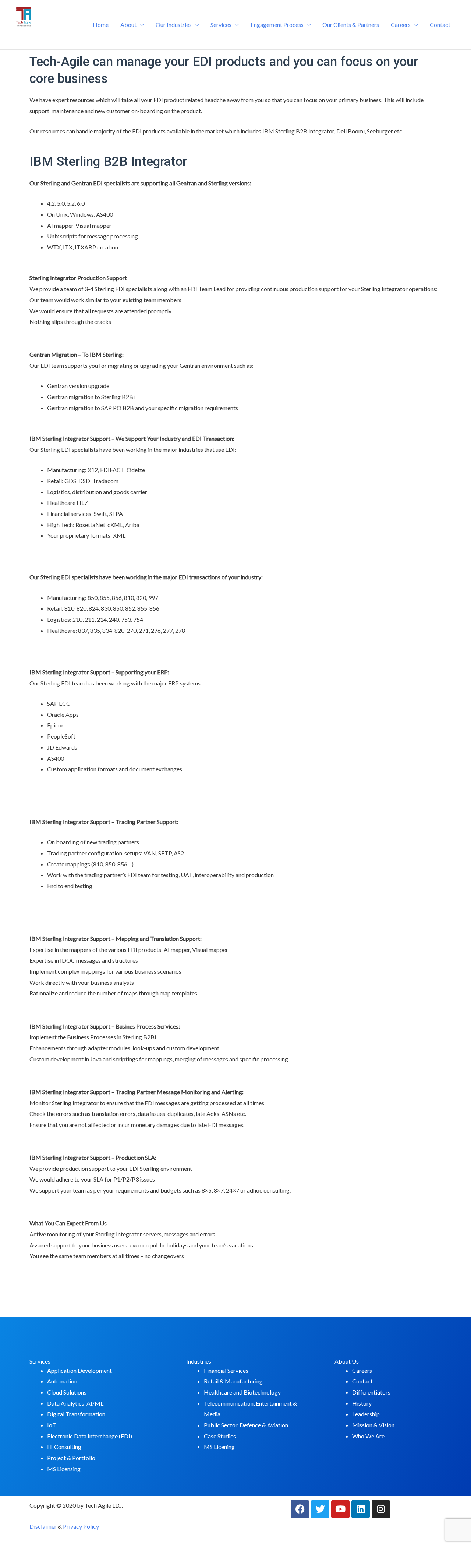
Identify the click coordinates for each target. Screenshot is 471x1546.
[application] (140, 24)
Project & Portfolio (71, 1457)
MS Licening (219, 1446)
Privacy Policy (81, 1526)
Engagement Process (277, 24)
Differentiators (371, 1392)
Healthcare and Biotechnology (242, 1392)
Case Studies (220, 1435)
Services (220, 24)
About (128, 24)
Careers (401, 24)
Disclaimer (43, 1526)
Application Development (79, 1370)
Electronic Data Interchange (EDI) (89, 1435)
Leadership (366, 1413)
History (362, 1403)
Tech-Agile (44, 35)
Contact (440, 24)
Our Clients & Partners (350, 24)
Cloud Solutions (66, 1392)
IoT (51, 1424)
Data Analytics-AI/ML (75, 1403)
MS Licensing (64, 1468)
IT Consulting (64, 1446)
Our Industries (174, 24)
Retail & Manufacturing (233, 1381)
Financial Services (226, 1370)
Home (101, 24)
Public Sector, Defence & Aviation (246, 1424)
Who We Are (368, 1435)
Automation (62, 1381)
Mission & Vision (373, 1424)
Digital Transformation (76, 1413)
